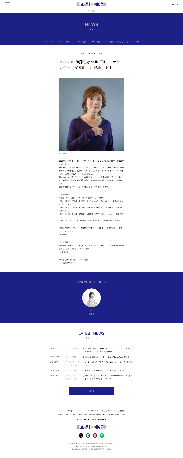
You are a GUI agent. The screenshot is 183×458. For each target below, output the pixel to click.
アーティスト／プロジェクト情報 (56, 41)
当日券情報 (135, 41)
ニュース (61, 410)
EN (177, 4)
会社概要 (121, 410)
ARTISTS (91, 11)
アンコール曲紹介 (79, 41)
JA (173, 4)
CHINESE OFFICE (98, 419)
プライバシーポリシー (66, 414)
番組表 (64, 234)
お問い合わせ (82, 414)
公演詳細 (64, 252)
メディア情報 (108, 41)
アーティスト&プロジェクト (89, 410)
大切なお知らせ (122, 41)
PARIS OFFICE (83, 419)
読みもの (105, 410)
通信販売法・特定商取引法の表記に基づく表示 (107, 414)
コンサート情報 (95, 41)
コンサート (71, 410)
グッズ (113, 410)
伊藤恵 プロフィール (69, 263)
